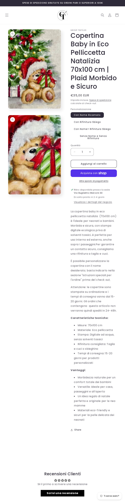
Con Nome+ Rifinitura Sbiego (92, 129)
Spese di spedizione (100, 100)
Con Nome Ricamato (87, 115)
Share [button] (77, 429)
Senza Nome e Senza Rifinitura (93, 137)
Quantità (75, 145)
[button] (6, 15)
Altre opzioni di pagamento (93, 181)
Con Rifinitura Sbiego (87, 122)
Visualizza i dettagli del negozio (93, 202)
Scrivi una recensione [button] (62, 493)
